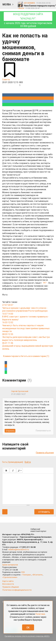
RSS (23, 572)
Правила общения (45, 452)
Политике (40, 614)
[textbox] (28, 488)
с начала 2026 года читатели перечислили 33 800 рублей (28, 20)
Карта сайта (7, 581)
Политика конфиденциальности (17, 590)
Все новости (8, 584)
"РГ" (45, 283)
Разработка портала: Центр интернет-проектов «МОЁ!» (27, 636)
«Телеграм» (26, 575)
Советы (6, 79)
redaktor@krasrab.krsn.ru (18, 550)
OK (28, 627)
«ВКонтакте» (37, 575)
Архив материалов (10, 565)
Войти (28, 462)
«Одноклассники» (9, 577)
